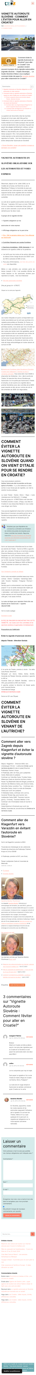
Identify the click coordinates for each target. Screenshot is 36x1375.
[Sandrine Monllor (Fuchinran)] (12, 899)
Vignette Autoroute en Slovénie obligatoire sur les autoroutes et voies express (17, 90)
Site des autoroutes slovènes (12, 280)
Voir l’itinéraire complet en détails (12, 571)
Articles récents (8, 873)
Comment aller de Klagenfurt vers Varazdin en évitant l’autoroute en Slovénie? (19, 109)
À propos (6, 870)
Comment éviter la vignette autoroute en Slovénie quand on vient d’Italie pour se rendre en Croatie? (18, 94)
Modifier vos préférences (12, 1371)
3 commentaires (6, 28)
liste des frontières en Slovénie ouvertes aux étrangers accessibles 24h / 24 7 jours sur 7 (18, 538)
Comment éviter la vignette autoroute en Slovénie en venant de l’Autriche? (18, 102)
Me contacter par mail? (7, 932)
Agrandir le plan (6, 615)
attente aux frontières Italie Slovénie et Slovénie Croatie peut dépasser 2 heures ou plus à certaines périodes (17, 371)
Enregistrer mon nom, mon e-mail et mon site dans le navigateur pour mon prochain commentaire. (18, 1201)
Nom (5, 1182)
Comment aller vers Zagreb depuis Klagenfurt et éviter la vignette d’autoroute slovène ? (19, 105)
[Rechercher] (33, 1234)
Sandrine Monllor (13, 903)
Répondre (29, 1037)
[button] (32, 3)
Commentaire (8, 1159)
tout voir (12, 959)
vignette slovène (28, 76)
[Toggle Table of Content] (31, 86)
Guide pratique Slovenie (17, 985)
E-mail (5, 1189)
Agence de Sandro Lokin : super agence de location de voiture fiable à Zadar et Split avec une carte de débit (16, 1284)
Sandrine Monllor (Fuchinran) (14, 26)
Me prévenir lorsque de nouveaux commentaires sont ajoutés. (14, 1210)
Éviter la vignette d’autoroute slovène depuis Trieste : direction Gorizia (18, 98)
